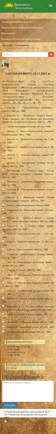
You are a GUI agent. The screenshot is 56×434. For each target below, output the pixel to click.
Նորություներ (23, 45)
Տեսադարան (8, 33)
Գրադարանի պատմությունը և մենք (20, 38)
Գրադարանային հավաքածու (17, 21)
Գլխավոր (7, 45)
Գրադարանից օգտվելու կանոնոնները (22, 27)
